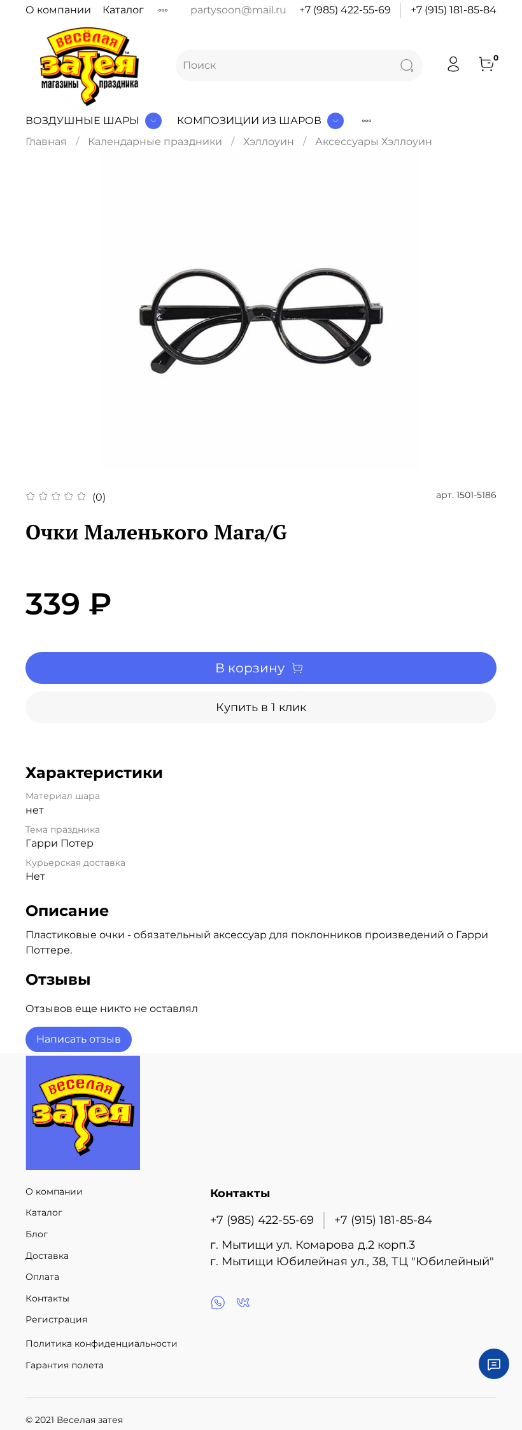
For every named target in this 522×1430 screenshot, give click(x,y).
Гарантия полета (64, 1365)
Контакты (47, 1298)
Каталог (123, 10)
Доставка (47, 1255)
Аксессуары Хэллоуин (373, 141)
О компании (58, 10)
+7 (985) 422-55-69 (345, 10)
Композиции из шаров (249, 121)
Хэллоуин (268, 141)
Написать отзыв (78, 1039)
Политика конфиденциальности (101, 1343)
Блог (36, 1234)
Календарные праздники (155, 141)
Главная (46, 141)
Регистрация (56, 1319)
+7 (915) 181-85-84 (454, 10)
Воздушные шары (82, 121)
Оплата (42, 1276)
